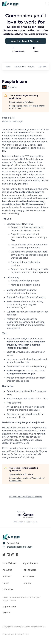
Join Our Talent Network (25, 41)
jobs (7, 66)
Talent (6, 583)
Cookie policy (32, 522)
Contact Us (8, 590)
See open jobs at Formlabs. (21, 102)
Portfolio (7, 576)
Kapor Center (9, 607)
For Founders (29, 570)
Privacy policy (19, 522)
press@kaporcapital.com (19, 547)
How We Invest (10, 563)
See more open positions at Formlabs (25, 496)
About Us (7, 570)
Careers (27, 583)
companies (20, 66)
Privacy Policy (9, 634)
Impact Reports (30, 563)
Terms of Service (22, 634)
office (36, 406)
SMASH (6, 613)
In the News (28, 576)
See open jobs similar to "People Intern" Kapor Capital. (27, 107)
